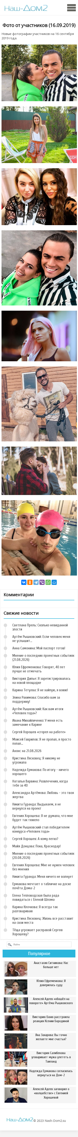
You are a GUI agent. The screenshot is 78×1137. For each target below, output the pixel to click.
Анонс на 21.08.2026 (26, 751)
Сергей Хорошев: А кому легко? (35, 839)
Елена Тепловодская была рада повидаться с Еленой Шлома (35, 897)
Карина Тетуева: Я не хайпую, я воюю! (40, 690)
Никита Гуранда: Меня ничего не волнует (42, 877)
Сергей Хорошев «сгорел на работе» (38, 732)
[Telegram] (36, 582)
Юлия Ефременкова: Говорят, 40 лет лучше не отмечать (38, 669)
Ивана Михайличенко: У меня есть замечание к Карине (37, 722)
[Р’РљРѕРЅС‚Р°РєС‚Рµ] (23, 582)
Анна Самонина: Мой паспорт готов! (38, 648)
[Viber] (42, 582)
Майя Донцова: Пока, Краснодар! (36, 846)
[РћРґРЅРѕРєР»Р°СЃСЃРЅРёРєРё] (29, 582)
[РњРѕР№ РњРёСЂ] (54, 582)
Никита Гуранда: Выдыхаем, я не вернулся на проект (36, 806)
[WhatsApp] (48, 582)
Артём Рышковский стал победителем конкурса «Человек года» (41, 829)
